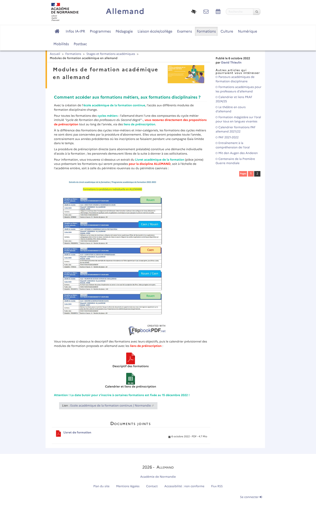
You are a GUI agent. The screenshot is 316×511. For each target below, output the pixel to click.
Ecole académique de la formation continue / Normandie (110, 405)
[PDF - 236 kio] (130, 358)
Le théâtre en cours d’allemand (231, 109)
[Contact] (206, 11)
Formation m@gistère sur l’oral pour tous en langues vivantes (238, 119)
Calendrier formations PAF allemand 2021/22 (235, 129)
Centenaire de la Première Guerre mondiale (235, 161)
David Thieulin (231, 62)
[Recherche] (256, 11)
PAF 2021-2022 (228, 137)
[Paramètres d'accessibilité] (194, 11)
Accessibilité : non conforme (184, 486)
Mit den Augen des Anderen (238, 153)
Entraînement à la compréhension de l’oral (233, 145)
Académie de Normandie (158, 477)
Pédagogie (124, 31)
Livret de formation (77, 432)
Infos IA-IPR (75, 31)
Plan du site (101, 486)
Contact (152, 486)
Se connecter (249, 497)
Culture (227, 31)
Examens (184, 31)
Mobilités (61, 44)
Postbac (80, 44)
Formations (206, 31)
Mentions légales (128, 486)
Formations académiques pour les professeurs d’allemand (238, 89)
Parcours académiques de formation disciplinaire (235, 79)
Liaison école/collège (155, 31)
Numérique (247, 31)
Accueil (55, 54)
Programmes (100, 31)
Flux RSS (217, 486)
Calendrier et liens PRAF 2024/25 (234, 99)
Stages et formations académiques (110, 54)
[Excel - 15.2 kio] (130, 378)
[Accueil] (64, 12)
